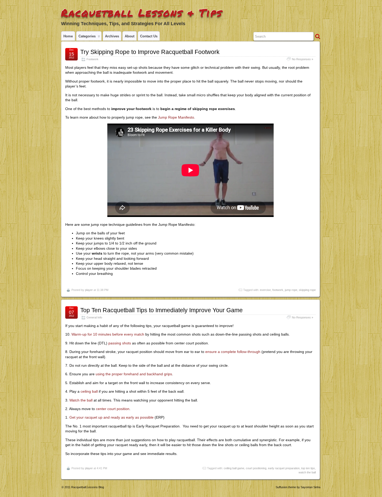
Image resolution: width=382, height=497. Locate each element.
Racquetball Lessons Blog (87, 487)
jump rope (291, 289)
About (129, 36)
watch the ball (307, 472)
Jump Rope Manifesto (176, 117)
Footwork (92, 59)
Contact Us (148, 36)
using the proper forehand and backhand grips (134, 374)
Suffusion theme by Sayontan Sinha (298, 487)
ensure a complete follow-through (232, 352)
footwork (277, 289)
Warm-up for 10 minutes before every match (107, 334)
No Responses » (302, 59)
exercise (265, 289)
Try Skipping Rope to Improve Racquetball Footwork (150, 52)
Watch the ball (81, 400)
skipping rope (307, 289)
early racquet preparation (284, 468)
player (89, 289)
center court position (112, 409)
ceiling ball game (234, 468)
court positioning (256, 468)
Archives (112, 36)
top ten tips (308, 468)
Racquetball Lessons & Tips (141, 12)
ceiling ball (89, 391)
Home (68, 36)
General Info (94, 317)
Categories (87, 36)
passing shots (119, 343)
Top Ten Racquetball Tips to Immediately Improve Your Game (161, 310)
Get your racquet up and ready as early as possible (111, 417)
